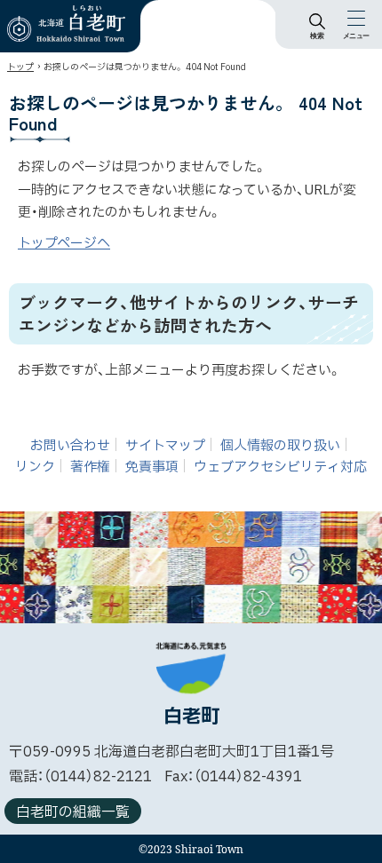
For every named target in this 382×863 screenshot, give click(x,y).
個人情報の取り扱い (280, 446)
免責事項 (152, 467)
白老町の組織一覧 (73, 812)
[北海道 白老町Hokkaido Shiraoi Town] (66, 23)
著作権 (90, 467)
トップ (20, 67)
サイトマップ (165, 446)
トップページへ (64, 244)
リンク (35, 467)
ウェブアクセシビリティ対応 (280, 467)
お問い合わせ (70, 446)
